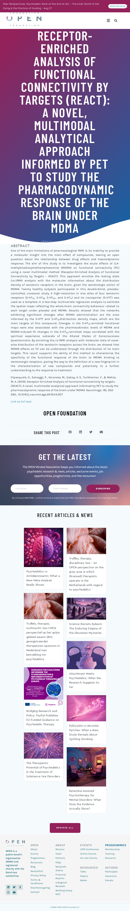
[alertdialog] (65, 6)
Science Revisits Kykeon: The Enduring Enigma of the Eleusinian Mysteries (86, 628)
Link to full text (21, 401)
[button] (108, 21)
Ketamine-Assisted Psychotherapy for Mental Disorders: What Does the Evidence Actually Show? (85, 800)
